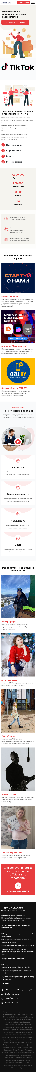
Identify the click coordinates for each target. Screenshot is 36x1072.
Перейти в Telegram (23, 2)
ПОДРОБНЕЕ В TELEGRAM (15, 22)
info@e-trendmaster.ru (12, 994)
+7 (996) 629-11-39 (18, 891)
